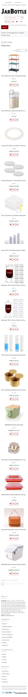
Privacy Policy (5, 629)
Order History (5, 673)
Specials (4, 659)
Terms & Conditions (7, 634)
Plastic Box (5, 35)
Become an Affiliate (7, 637)
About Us (4, 623)
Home (3, 32)
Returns (4, 676)
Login (8, 21)
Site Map (4, 662)
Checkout (24, 4)
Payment (4, 642)
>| (2, 586)
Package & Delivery (7, 626)
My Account (4, 4)
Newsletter (5, 682)
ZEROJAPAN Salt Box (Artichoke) (14, 425)
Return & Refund (6, 632)
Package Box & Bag (15, 32)
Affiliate (4, 657)
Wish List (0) (11, 4)
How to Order (5, 640)
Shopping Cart (18, 4)
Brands (4, 654)
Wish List (4, 679)
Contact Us (5, 645)
